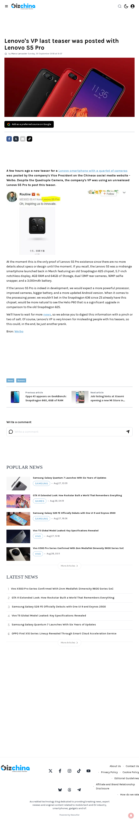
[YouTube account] (88, 771)
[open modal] (133, 6)
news (47, 314)
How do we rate (129, 794)
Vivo (38, 536)
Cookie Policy (131, 772)
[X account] (50, 771)
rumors (21, 380)
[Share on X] (16, 139)
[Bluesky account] (60, 790)
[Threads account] (69, 790)
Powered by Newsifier (69, 815)
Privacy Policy (109, 772)
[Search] (120, 6)
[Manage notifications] (131, 815)
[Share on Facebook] (9, 139)
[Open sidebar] (6, 6)
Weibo (18, 331)
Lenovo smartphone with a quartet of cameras (92, 171)
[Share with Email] (22, 139)
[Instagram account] (69, 771)
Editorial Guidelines (126, 778)
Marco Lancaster (19, 53)
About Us (115, 766)
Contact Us (132, 766)
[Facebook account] (60, 771)
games (39, 501)
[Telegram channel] (79, 790)
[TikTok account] (79, 771)
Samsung (41, 483)
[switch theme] (126, 6)
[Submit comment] (128, 432)
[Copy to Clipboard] (29, 139)
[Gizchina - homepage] (23, 6)
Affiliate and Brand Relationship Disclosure (115, 786)
